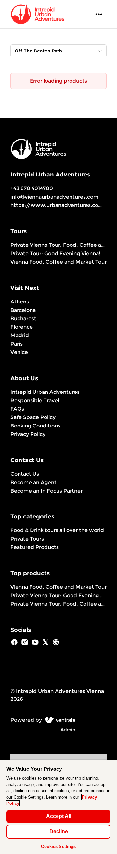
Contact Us (24, 474)
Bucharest (23, 318)
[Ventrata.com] (58, 720)
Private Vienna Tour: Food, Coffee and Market (58, 245)
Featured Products (34, 547)
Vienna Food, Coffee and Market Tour (58, 262)
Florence (21, 327)
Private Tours (27, 539)
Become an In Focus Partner (46, 491)
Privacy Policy (28, 434)
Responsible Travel (34, 400)
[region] (58, 807)
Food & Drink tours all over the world (57, 530)
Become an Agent (33, 482)
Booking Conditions (35, 426)
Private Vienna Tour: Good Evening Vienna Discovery (58, 595)
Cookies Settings (58, 846)
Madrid (19, 335)
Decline (58, 831)
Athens (19, 302)
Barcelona (23, 310)
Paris (16, 344)
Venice (19, 352)
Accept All (58, 816)
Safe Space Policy (33, 417)
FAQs (17, 409)
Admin (67, 730)
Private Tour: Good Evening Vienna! (55, 253)
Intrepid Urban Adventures (45, 392)
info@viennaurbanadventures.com (54, 197)
